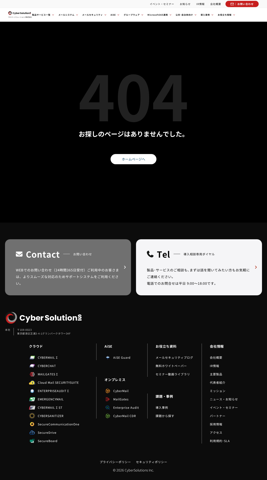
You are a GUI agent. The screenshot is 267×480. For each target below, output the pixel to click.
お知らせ (185, 4)
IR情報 (200, 4)
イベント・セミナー (162, 4)
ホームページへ (133, 159)
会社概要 (215, 4)
